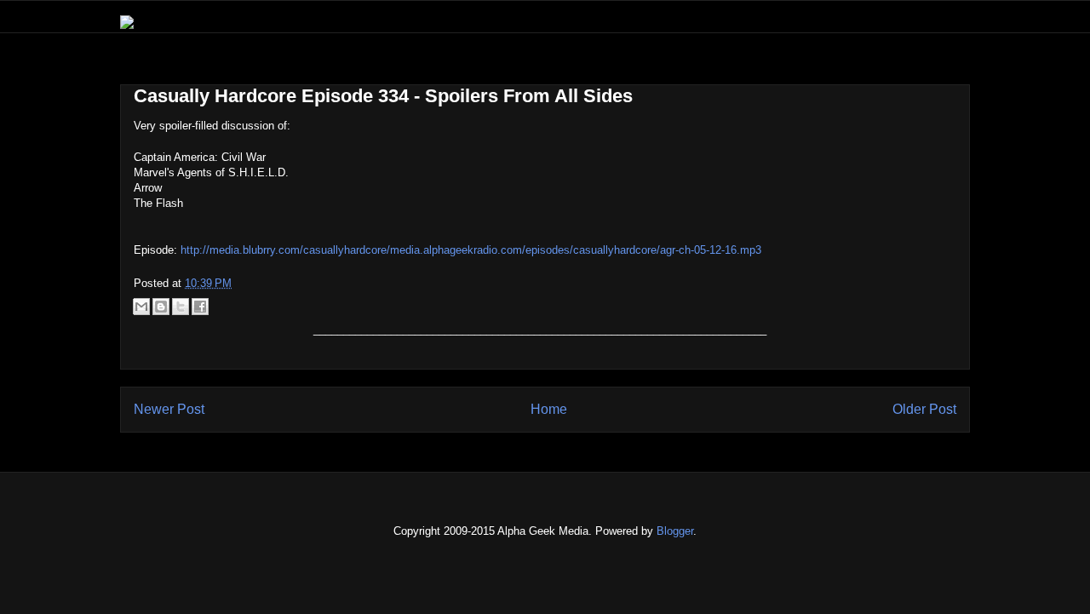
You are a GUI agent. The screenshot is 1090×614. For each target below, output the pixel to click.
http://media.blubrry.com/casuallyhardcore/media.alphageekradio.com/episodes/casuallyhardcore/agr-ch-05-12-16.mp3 (471, 250)
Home (549, 409)
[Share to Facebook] (200, 306)
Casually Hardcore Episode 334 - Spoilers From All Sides (383, 95)
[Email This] (141, 306)
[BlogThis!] (160, 306)
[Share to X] (180, 306)
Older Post (924, 409)
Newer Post (169, 409)
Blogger (675, 531)
